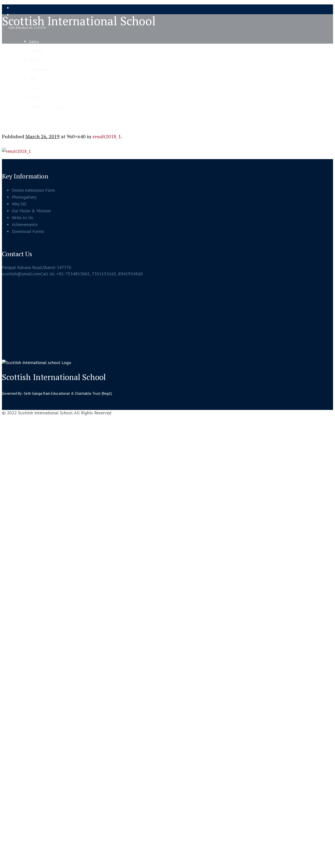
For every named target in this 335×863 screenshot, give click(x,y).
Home (7, 122)
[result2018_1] (16, 151)
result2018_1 (106, 136)
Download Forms (28, 231)
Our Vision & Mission (31, 211)
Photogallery (24, 197)
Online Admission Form (33, 190)
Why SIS (19, 204)
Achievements (25, 224)
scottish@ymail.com (21, 274)
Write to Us (22, 217)
